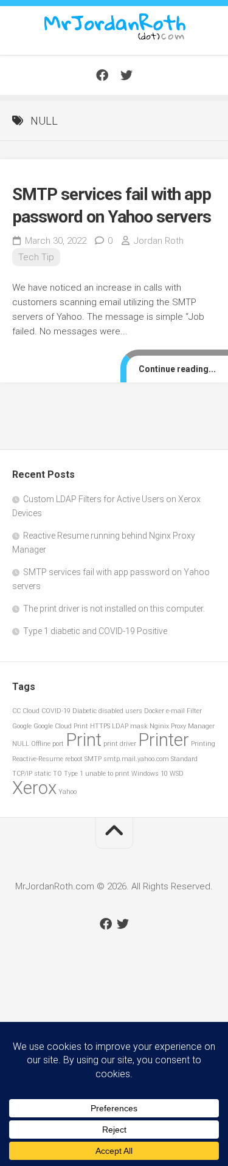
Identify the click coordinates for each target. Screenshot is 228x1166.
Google (22, 726)
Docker (154, 711)
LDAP (120, 726)
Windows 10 (149, 774)
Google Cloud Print (60, 726)
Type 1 (73, 774)
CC (16, 711)
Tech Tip (36, 257)
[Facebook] (102, 75)
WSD (177, 774)
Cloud (31, 711)
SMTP (93, 759)
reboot (74, 759)
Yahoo (67, 792)
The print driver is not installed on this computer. (114, 608)
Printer (163, 740)
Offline (40, 744)
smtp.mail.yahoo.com (136, 759)
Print (84, 740)
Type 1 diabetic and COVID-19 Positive (95, 631)
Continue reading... (177, 369)
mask (139, 726)
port (58, 744)
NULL (20, 744)
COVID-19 (56, 711)
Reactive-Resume (37, 759)
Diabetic (84, 711)
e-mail (175, 711)
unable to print (107, 774)
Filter (194, 711)
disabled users (120, 711)
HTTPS (100, 726)
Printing (203, 744)
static (42, 774)
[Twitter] (126, 75)
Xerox (34, 788)
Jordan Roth (159, 240)
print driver (119, 744)
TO (57, 774)
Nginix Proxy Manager (182, 726)
